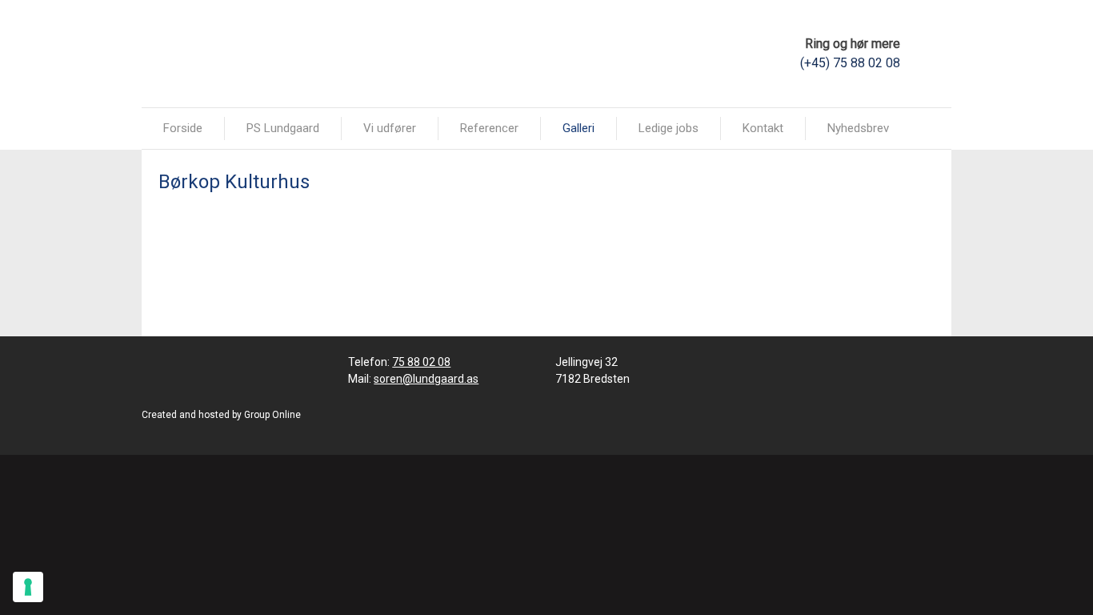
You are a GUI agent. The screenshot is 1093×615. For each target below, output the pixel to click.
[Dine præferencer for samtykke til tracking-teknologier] (28, 587)
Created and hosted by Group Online (221, 414)
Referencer (489, 128)
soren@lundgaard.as (426, 378)
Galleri (579, 128)
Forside (182, 128)
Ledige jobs (669, 128)
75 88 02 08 (421, 362)
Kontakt (763, 128)
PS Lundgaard (282, 128)
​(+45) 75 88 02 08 (850, 62)
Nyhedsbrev (858, 128)
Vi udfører (389, 128)
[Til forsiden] (228, 52)
